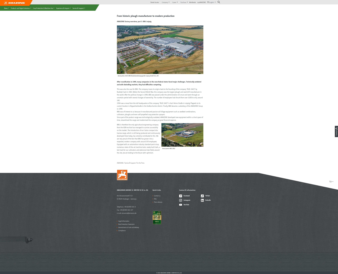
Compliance (122, 230)
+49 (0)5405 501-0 (130, 206)
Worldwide (192, 2)
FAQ (155, 199)
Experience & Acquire (62, 8)
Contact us (157, 195)
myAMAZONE (201, 2)
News (6, 8)
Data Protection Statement (126, 224)
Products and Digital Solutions (20, 8)
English (211, 2)
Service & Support (78, 8)
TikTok (207, 195)
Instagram (186, 200)
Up (330, 181)
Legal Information (123, 221)
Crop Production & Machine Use (43, 8)
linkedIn (208, 200)
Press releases (158, 202)
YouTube (186, 204)
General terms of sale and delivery (128, 227)
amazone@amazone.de (129, 213)
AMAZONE (120, 163)
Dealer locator (155, 2)
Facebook (186, 195)
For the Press (140, 163)
